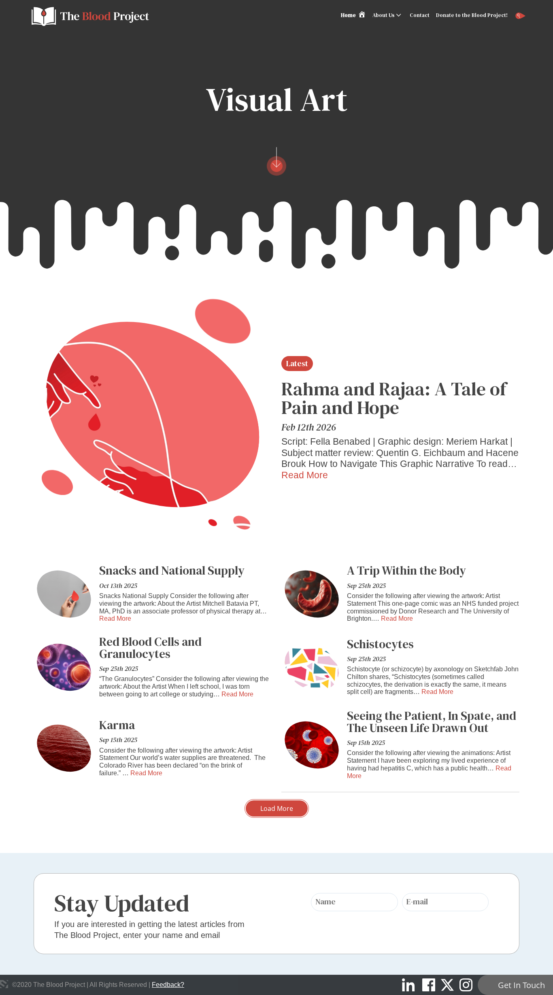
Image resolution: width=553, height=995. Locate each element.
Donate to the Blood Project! (472, 15)
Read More (304, 475)
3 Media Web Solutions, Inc (4, 984)
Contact (420, 15)
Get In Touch (521, 985)
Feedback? (168, 984)
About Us (383, 15)
